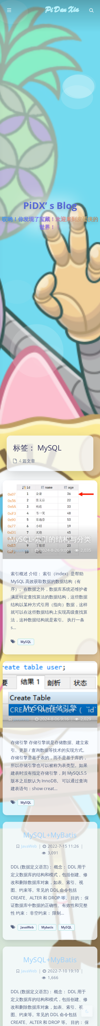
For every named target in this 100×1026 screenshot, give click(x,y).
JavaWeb (21, 550)
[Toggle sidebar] (9, 10)
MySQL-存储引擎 (50, 708)
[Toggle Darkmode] (87, 1011)
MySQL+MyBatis (50, 835)
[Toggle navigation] (91, 10)
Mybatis (47, 927)
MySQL (26, 641)
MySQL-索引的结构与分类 (50, 539)
